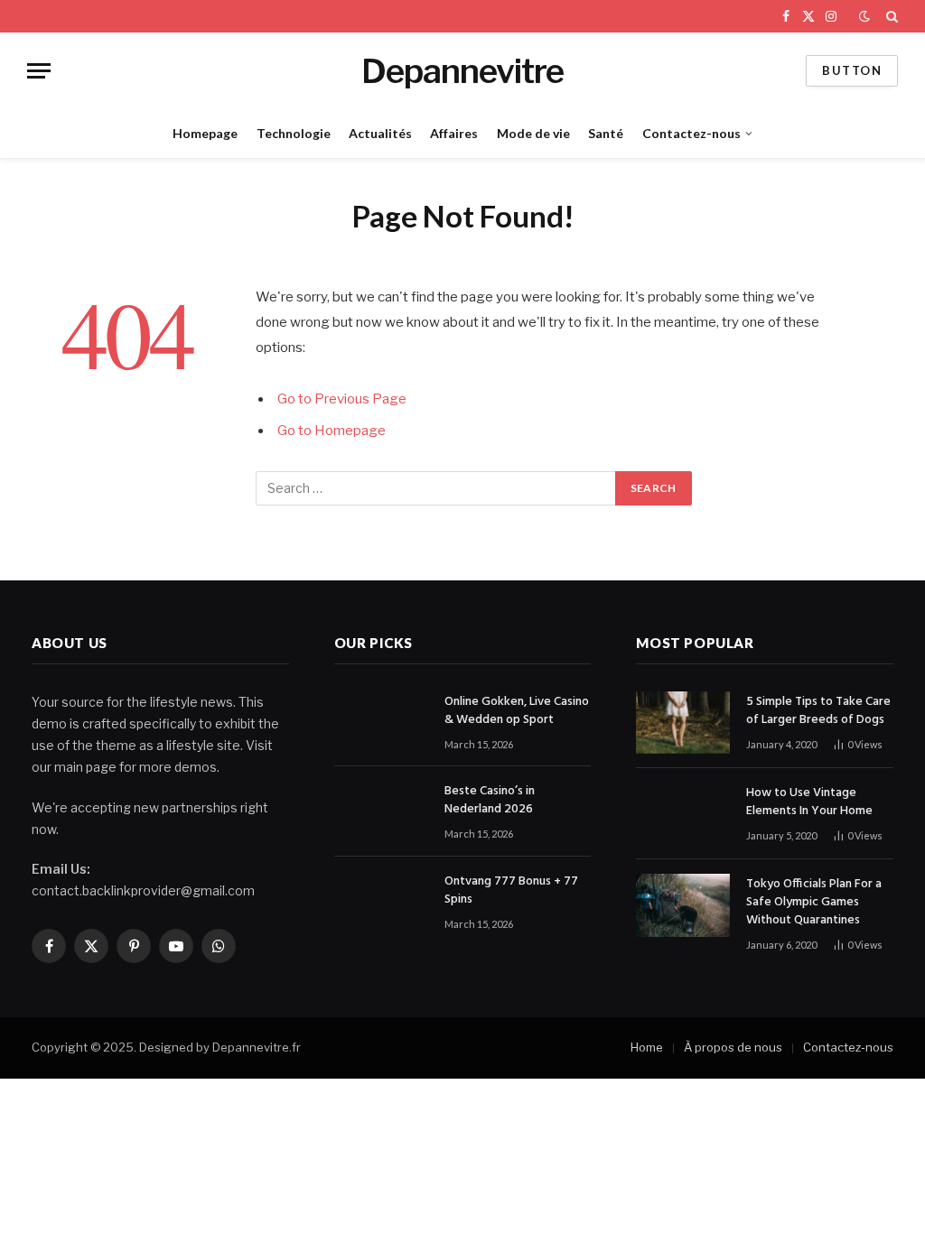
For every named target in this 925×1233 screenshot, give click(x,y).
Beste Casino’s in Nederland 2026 (489, 801)
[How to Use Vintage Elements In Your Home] (683, 814)
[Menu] (39, 71)
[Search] (890, 16)
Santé (605, 133)
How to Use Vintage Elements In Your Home (809, 802)
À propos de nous (733, 1047)
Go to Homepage (331, 430)
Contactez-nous (691, 133)
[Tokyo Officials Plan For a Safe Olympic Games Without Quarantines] (683, 905)
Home (647, 1047)
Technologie (294, 133)
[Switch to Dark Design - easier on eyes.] (864, 16)
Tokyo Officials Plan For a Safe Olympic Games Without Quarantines (814, 903)
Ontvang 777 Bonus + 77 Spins (511, 891)
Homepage (205, 133)
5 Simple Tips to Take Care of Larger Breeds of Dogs (818, 711)
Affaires (454, 133)
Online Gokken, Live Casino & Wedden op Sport (516, 711)
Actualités (380, 133)
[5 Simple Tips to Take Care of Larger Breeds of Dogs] (683, 722)
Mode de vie (533, 133)
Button (852, 70)
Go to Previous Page (341, 399)
